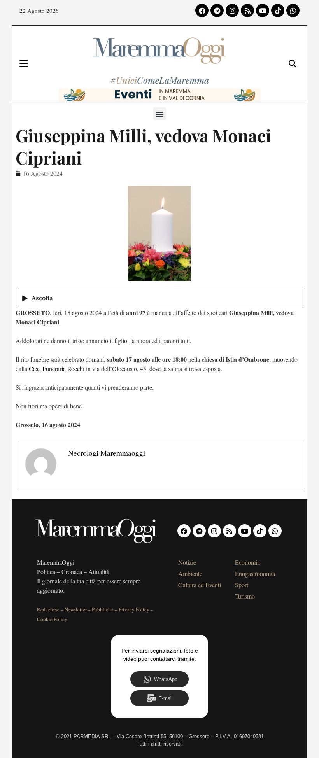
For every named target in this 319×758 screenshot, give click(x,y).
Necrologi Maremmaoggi (106, 453)
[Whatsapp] (293, 10)
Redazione (48, 609)
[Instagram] (232, 10)
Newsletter (76, 609)
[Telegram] (217, 10)
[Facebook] (202, 10)
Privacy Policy (134, 609)
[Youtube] (262, 10)
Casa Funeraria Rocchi (56, 368)
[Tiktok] (277, 10)
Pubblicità (103, 609)
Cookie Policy (52, 619)
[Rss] (247, 10)
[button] (159, 113)
